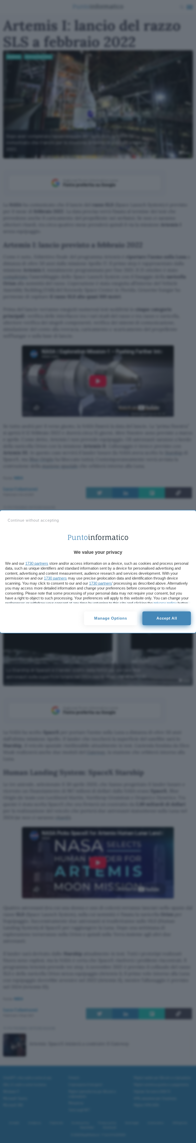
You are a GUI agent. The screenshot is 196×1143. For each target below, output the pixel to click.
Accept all (166, 618)
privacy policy (165, 603)
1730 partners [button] (36, 563)
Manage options (110, 618)
